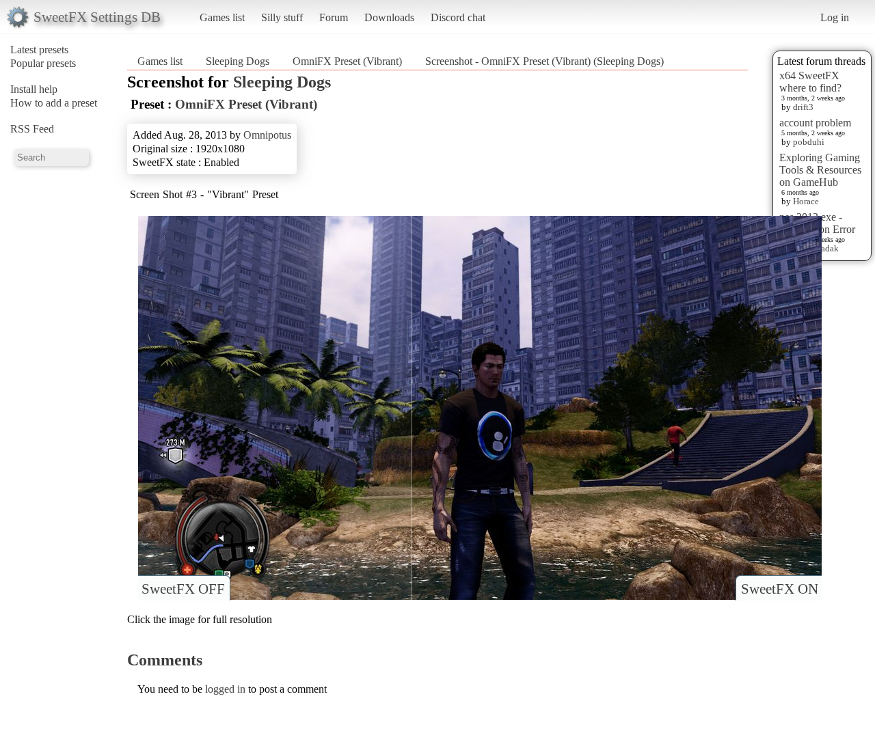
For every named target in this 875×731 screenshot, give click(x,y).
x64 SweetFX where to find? (810, 82)
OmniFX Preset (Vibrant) (347, 61)
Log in (834, 17)
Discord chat (458, 17)
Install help (33, 89)
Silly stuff (282, 17)
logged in (225, 689)
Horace (806, 201)
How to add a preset (53, 103)
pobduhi (808, 142)
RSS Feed (32, 129)
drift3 (803, 107)
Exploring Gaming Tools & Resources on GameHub (820, 170)
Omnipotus (267, 135)
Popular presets (43, 63)
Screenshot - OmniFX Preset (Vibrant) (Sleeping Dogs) (544, 61)
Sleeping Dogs (237, 61)
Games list (222, 17)
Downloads (389, 17)
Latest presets (39, 49)
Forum (333, 17)
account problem (815, 122)
